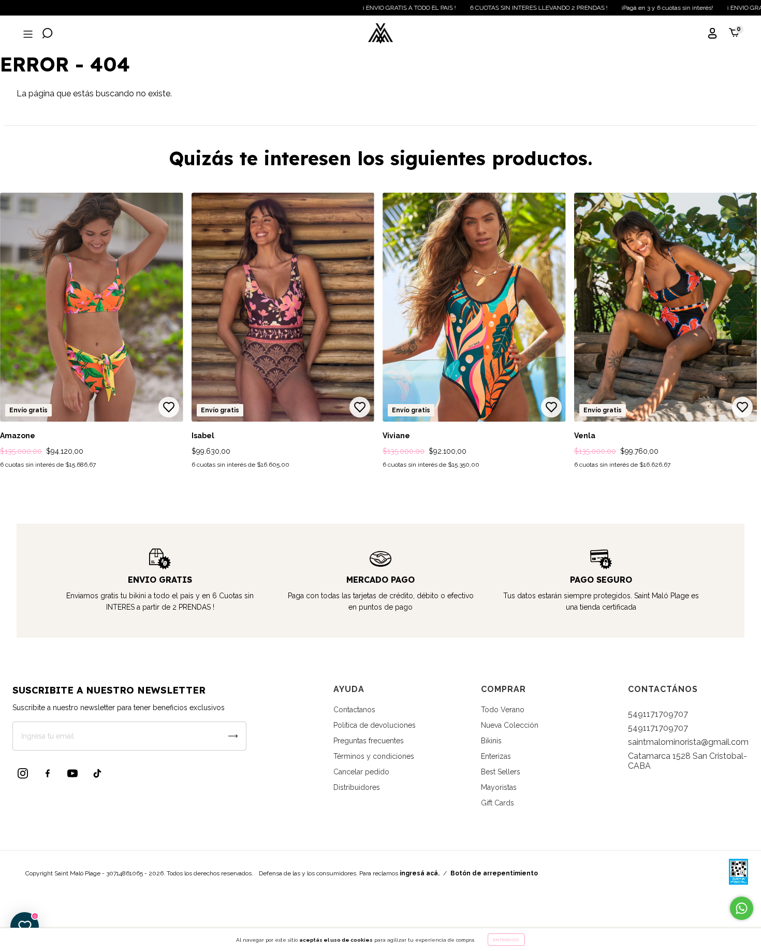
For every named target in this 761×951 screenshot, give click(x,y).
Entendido (506, 939)
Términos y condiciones (373, 756)
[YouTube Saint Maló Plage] (72, 773)
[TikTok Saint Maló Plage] (97, 773)
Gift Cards (497, 803)
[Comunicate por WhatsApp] (741, 908)
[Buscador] (47, 34)
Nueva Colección (509, 725)
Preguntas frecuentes (368, 741)
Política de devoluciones (374, 725)
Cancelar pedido (361, 772)
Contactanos (354, 709)
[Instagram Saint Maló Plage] (22, 773)
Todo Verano (502, 709)
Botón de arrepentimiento (494, 873)
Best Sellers (500, 772)
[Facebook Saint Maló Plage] (47, 773)
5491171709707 (658, 714)
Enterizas (496, 756)
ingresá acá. (420, 873)
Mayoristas (499, 787)
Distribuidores (356, 787)
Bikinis (491, 741)
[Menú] (27, 34)
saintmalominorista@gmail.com (688, 742)
